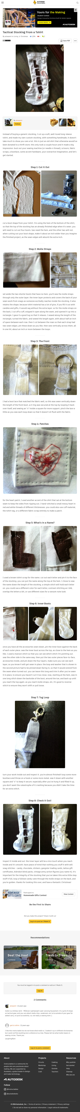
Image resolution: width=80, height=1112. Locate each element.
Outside (54, 1068)
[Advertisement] (40, 17)
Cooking (55, 1062)
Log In (40, 991)
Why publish (71, 1062)
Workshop (42, 1065)
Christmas (24, 36)
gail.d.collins (14, 1025)
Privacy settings (63, 1104)
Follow (17, 124)
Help (68, 1068)
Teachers (55, 1072)
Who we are (70, 1075)
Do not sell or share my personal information (30, 1107)
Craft (40, 1072)
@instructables (12, 1089)
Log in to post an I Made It (40, 921)
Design (41, 1068)
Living (16, 36)
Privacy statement (49, 1104)
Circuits (41, 1062)
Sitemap (69, 1072)
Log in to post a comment (40, 1048)
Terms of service (35, 1104)
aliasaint (8, 36)
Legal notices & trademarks (58, 1107)
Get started (70, 1065)
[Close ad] (75, 10)
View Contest (68, 894)
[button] (2, 3)
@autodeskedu (12, 1094)
